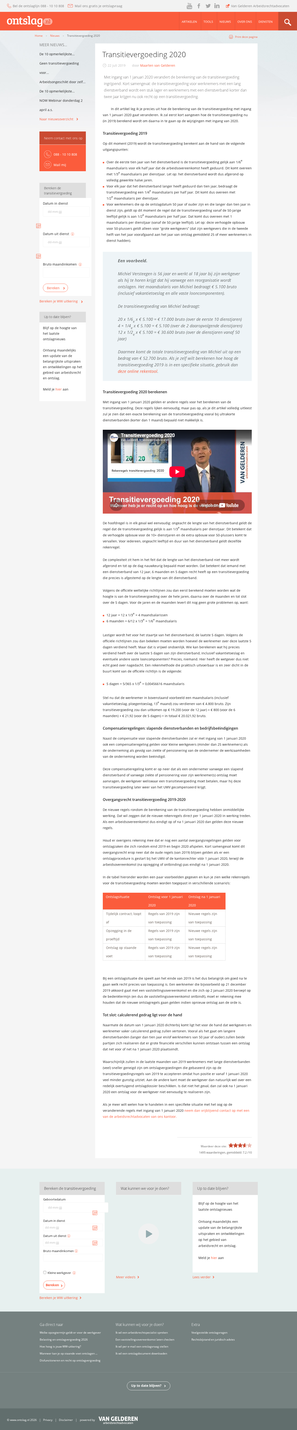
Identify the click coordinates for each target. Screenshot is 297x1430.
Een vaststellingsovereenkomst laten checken (145, 1339)
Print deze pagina (246, 37)
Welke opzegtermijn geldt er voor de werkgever (70, 1333)
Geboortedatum (54, 1199)
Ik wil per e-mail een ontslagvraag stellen (142, 1346)
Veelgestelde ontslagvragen (209, 1333)
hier (58, 389)
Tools (208, 22)
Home (39, 36)
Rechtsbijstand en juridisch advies (213, 1339)
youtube (189, 6)
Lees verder (202, 1277)
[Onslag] (26, 20)
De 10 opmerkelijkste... (57, 54)
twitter (208, 6)
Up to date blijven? (146, 1385)
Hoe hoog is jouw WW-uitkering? (60, 1346)
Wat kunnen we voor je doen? (145, 1188)
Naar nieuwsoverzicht (56, 119)
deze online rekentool (137, 371)
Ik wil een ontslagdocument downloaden (141, 1353)
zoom (287, 21)
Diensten (265, 22)
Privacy (47, 1420)
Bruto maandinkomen (60, 264)
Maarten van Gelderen (157, 65)
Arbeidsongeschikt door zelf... (62, 82)
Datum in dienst (55, 203)
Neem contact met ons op (63, 138)
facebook (198, 6)
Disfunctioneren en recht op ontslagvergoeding (70, 1360)
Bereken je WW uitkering (58, 301)
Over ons (244, 22)
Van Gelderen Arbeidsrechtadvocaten (260, 6)
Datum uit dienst (56, 234)
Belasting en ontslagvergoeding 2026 (64, 1339)
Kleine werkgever (60, 1273)
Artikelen (189, 22)
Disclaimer (66, 1420)
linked (217, 6)
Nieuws (225, 22)
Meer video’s (126, 1277)
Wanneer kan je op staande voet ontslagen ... (68, 1353)
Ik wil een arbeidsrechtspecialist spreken (142, 1333)
